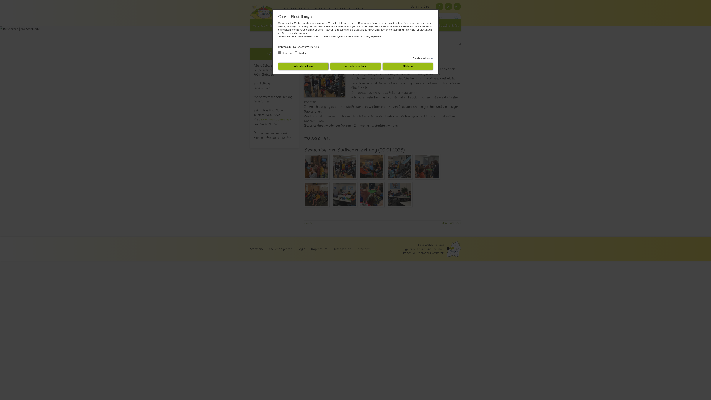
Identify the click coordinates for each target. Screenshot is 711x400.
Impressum (284, 46)
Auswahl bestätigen (355, 66)
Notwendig (288, 53)
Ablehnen (408, 66)
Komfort (302, 53)
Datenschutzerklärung (306, 46)
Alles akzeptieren (303, 66)
